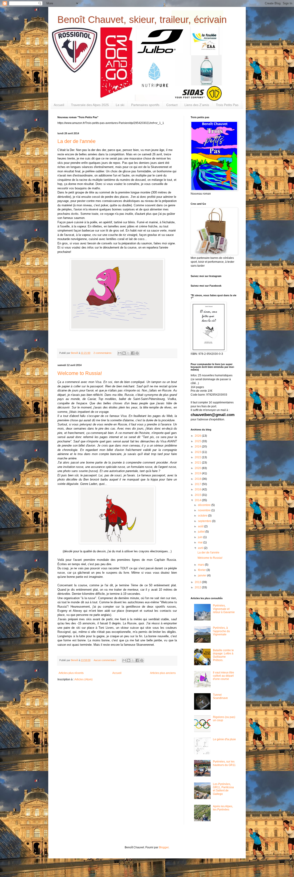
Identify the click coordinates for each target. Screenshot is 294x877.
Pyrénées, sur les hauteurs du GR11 (224, 763)
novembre (204, 510)
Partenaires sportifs (145, 105)
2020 (198, 468)
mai (200, 542)
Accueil (59, 105)
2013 (198, 582)
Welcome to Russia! (79, 373)
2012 (198, 587)
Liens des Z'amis (196, 105)
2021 (198, 462)
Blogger (164, 847)
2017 (198, 484)
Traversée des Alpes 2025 (90, 105)
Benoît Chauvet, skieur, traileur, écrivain (142, 19)
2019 (198, 473)
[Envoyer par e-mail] (119, 353)
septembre (205, 521)
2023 (198, 452)
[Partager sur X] (128, 353)
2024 (198, 446)
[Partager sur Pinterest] (137, 353)
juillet (201, 531)
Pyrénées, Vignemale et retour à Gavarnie (224, 609)
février (202, 570)
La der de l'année (76, 141)
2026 (198, 435)
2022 (198, 457)
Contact (172, 105)
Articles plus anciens (163, 673)
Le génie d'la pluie (224, 739)
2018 (198, 478)
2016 (198, 489)
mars (201, 564)
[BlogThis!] (124, 353)
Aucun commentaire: (105, 660)
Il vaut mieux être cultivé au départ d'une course (223, 676)
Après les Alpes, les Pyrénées (223, 808)
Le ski (120, 105)
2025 (198, 441)
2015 (198, 495)
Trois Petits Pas (227, 105)
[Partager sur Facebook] (132, 353)
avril (201, 548)
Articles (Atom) (83, 679)
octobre (203, 515)
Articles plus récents (71, 673)
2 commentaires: (103, 353)
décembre (204, 505)
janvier (202, 575)
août (201, 526)
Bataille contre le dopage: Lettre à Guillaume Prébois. (223, 655)
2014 (198, 500)
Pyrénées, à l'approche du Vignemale (221, 631)
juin (200, 537)
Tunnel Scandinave (220, 696)
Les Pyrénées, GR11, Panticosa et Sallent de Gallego (223, 789)
